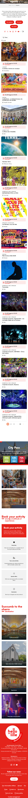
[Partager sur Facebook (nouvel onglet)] (5, 32)
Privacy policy (19, 793)
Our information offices (9, 785)
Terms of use (9, 793)
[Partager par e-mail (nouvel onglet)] (18, 32)
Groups (20, 785)
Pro (25, 785)
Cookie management (14, 796)
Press (5, 789)
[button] (23, 31)
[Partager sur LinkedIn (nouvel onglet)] (10, 32)
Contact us (12, 789)
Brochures (21, 789)
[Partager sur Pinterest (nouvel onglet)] (15, 32)
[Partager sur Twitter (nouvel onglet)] (7, 32)
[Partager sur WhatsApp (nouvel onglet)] (13, 32)
